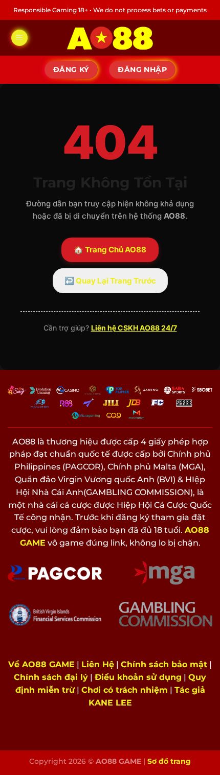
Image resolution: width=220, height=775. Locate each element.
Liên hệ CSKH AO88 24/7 (134, 327)
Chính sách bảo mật (164, 664)
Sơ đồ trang (169, 761)
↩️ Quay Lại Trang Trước (110, 281)
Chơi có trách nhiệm (124, 690)
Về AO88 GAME (41, 664)
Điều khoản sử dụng (138, 677)
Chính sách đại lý (51, 677)
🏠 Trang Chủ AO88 (110, 249)
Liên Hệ (97, 664)
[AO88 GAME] (110, 38)
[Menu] (19, 38)
